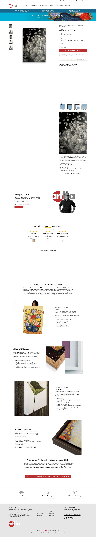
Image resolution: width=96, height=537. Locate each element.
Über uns (51, 508)
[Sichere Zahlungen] (48, 492)
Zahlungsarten (40, 515)
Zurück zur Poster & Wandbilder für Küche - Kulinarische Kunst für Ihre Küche (48, 476)
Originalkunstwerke (13, 513)
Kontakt (51, 509)
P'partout (76, 109)
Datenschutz (52, 515)
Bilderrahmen (43, 5)
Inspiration (67, 5)
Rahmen (70, 109)
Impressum (51, 513)
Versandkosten (69, 34)
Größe (61, 38)
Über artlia (19, 1)
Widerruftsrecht (40, 513)
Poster (26, 5)
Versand (38, 509)
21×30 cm (62, 40)
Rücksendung (39, 511)
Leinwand (83, 109)
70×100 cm (62, 43)
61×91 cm (83, 40)
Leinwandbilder (33, 5)
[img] (48, 227)
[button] (25, 235)
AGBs (50, 511)
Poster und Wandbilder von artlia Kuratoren (71, 28)
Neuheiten (51, 5)
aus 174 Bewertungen (47, 229)
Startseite (61, 25)
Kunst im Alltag (59, 5)
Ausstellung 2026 (12, 1)
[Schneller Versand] (21, 492)
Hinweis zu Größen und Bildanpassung (73, 59)
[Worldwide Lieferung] (74, 492)
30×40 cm (69, 40)
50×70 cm (76, 40)
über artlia (19, 206)
